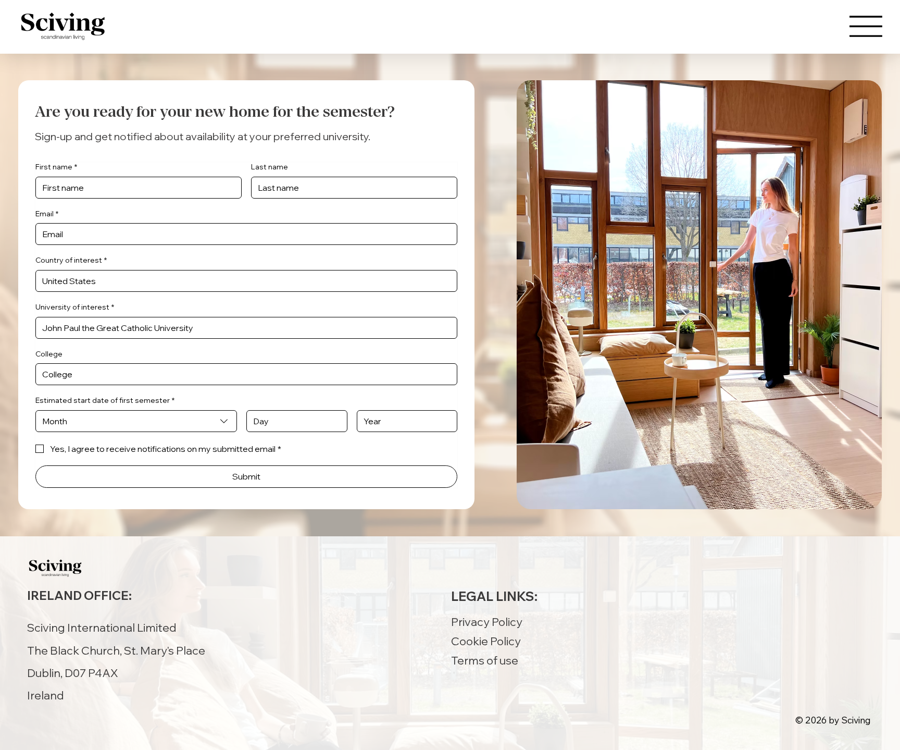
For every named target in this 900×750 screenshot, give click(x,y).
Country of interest (71, 260)
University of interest (74, 307)
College (49, 354)
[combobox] (136, 421)
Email (46, 213)
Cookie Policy (486, 641)
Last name (269, 166)
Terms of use (484, 660)
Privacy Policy (486, 621)
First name (56, 166)
